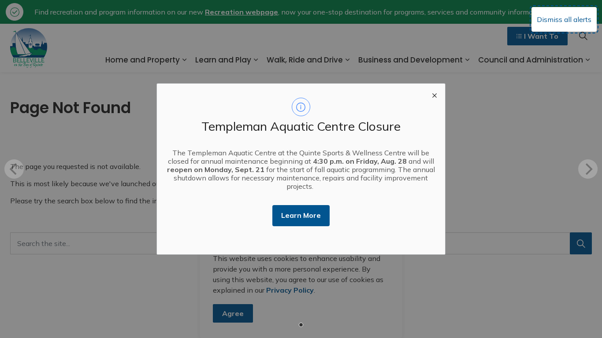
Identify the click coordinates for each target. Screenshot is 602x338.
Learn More (301, 215)
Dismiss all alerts (564, 19)
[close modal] (434, 94)
